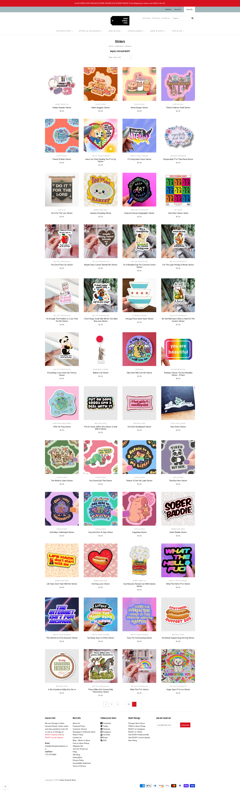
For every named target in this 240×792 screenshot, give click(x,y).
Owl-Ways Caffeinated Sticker (62, 532)
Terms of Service (79, 766)
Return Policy (78, 735)
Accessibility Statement (82, 763)
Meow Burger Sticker (139, 107)
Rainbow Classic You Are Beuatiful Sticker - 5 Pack (178, 374)
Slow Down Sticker (178, 427)
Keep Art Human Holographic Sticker (139, 213)
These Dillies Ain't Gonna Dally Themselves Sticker (100, 690)
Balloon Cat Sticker (100, 373)
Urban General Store (67, 780)
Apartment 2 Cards (100, 369)
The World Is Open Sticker (62, 481)
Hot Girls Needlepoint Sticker (139, 427)
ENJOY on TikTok (135, 732)
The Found (178, 210)
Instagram (106, 732)
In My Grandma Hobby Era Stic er (62, 689)
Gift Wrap (156, 18)
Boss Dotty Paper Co (139, 210)
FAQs (75, 752)
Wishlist (168, 9)
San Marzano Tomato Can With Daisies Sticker (139, 585)
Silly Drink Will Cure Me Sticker (139, 373)
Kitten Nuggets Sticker (101, 107)
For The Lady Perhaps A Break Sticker (178, 265)
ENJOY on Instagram (136, 729)
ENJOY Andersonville (53, 735)
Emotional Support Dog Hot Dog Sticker (178, 638)
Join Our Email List (80, 749)
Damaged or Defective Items (84, 732)
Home (111, 46)
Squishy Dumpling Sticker (100, 213)
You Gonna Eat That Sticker (100, 481)
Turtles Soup (100, 104)
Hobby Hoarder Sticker (61, 107)
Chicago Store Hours (136, 723)
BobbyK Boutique (101, 210)
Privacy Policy (78, 760)
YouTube (106, 735)
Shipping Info (78, 746)
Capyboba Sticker (139, 532)
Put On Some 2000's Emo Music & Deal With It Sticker (100, 428)
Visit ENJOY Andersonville (138, 735)
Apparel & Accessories (90, 31)
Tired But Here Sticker (178, 481)
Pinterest (106, 729)
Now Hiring (132, 740)
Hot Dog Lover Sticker (101, 584)
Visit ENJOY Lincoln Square (139, 737)
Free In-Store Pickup (81, 743)
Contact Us (165, 18)
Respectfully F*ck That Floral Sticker (178, 159)
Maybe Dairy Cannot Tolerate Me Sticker (100, 265)
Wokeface (139, 369)
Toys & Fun (177, 31)
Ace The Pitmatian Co (62, 261)
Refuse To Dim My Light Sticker (139, 481)
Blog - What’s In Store (81, 740)
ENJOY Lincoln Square (54, 737)
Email (104, 737)
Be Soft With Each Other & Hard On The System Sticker (178, 320)
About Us (76, 723)
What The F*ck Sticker (139, 689)
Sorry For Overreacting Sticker (139, 638)
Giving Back (77, 757)
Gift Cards (146, 18)
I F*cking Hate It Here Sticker (139, 159)
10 (129, 704)
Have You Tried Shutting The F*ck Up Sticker (100, 160)
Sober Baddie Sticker (178, 532)
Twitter (105, 726)
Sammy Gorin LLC (62, 104)
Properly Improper (178, 156)
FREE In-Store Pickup (137, 726)
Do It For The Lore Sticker (61, 213)
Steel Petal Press (178, 423)
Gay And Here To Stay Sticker (100, 532)
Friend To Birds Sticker (62, 159)
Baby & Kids (114, 31)
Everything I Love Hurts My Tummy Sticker (61, 374)
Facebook (106, 723)
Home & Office (157, 31)
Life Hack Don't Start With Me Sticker (62, 584)
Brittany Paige (100, 423)
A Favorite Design (139, 315)
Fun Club (62, 210)
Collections (119, 46)
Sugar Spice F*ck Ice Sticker (178, 689)
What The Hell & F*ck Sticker (178, 584)
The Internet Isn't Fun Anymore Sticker (62, 638)
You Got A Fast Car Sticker (62, 265)
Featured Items (63, 31)
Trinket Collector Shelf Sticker (178, 107)
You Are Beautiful (178, 369)
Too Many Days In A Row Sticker (100, 638)
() (189, 9)
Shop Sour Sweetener (62, 423)
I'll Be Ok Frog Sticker (62, 427)
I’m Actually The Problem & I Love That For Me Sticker (62, 320)
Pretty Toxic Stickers (101, 156)
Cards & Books (135, 31)
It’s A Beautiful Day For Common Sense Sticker (139, 266)
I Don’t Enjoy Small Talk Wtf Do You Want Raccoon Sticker (101, 320)
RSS (104, 740)
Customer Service (80, 729)
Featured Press (79, 726)
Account (177, 9)
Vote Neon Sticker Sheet (178, 213)
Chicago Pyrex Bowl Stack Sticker (139, 319)
